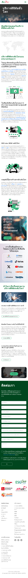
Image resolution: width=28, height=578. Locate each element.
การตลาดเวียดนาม (6, 556)
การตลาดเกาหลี (5, 558)
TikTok (23, 112)
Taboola (12, 74)
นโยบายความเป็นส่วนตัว (14, 571)
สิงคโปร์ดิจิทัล (5, 548)
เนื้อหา (13, 184)
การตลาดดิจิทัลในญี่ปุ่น (7, 546)
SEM (2, 147)
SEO (7, 147)
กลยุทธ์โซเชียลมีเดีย (8, 111)
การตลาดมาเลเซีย (6, 550)
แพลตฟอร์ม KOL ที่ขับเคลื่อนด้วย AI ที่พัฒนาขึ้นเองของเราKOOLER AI (13, 119)
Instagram (18, 112)
